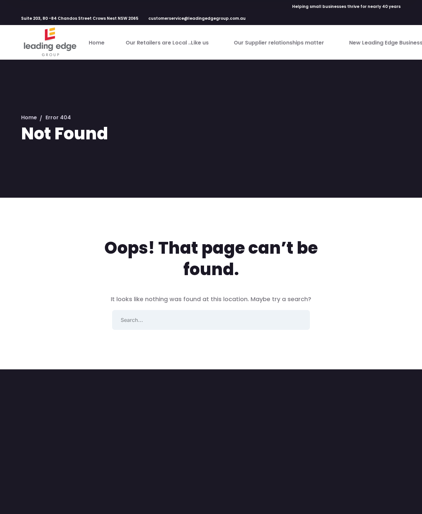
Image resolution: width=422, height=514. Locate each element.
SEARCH (300, 320)
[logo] (49, 42)
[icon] (354, 19)
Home (29, 117)
